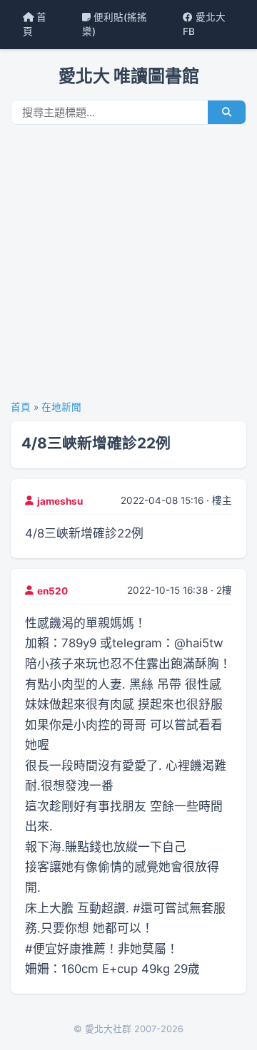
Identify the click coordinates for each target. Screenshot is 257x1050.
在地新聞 (61, 407)
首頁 (34, 24)
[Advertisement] (128, 267)
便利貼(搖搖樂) (114, 24)
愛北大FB (204, 24)
